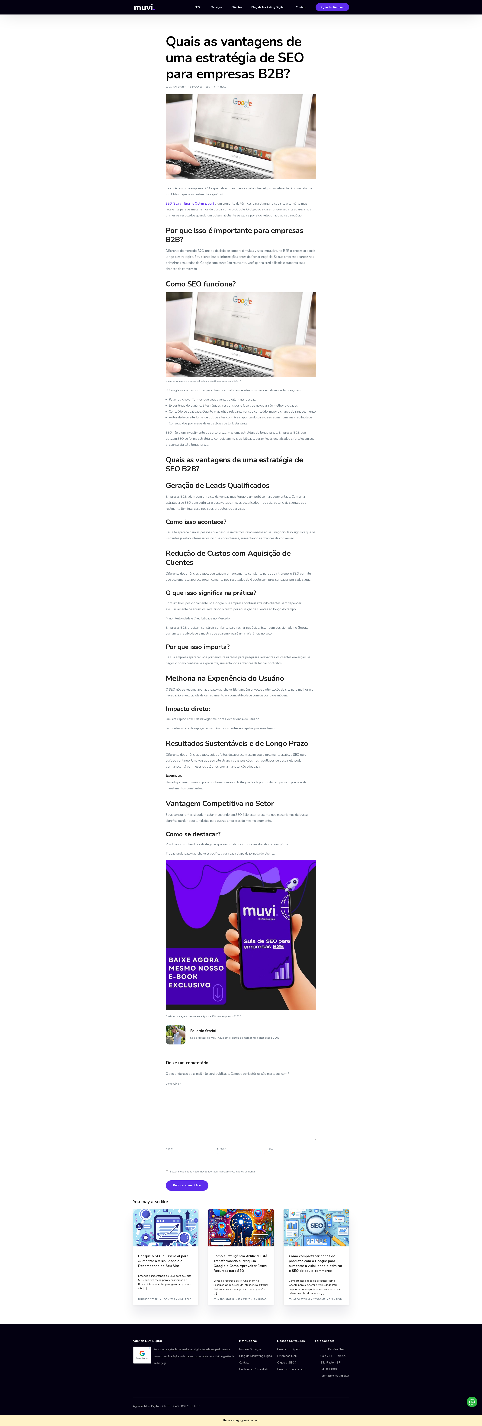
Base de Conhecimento (292, 1369)
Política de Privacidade (254, 1369)
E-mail (221, 1148)
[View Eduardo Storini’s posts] (175, 1034)
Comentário (173, 1083)
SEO (208, 86)
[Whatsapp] (346, 1406)
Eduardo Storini (176, 86)
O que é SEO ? (287, 1362)
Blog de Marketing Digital (256, 1356)
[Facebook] (322, 1406)
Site (271, 1148)
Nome (170, 1148)
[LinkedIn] (340, 1406)
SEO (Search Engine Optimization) (190, 203)
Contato (244, 1362)
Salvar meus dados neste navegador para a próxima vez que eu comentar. (213, 1171)
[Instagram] (334, 1406)
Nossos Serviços (250, 1349)
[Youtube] (328, 1406)
